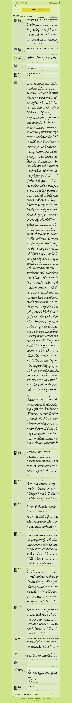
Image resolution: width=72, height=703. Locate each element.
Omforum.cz (23, 698)
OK (37, 10)
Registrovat (56, 5)
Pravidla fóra (31, 698)
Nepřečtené (29, 694)
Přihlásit (52, 5)
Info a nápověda (21, 5)
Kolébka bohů (16, 15)
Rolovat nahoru (37, 694)
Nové (33, 694)
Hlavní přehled (15, 693)
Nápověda (27, 698)
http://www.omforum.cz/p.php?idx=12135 (33, 452)
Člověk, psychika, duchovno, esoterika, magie (21, 16)
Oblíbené (25, 694)
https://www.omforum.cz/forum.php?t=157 (33, 688)
